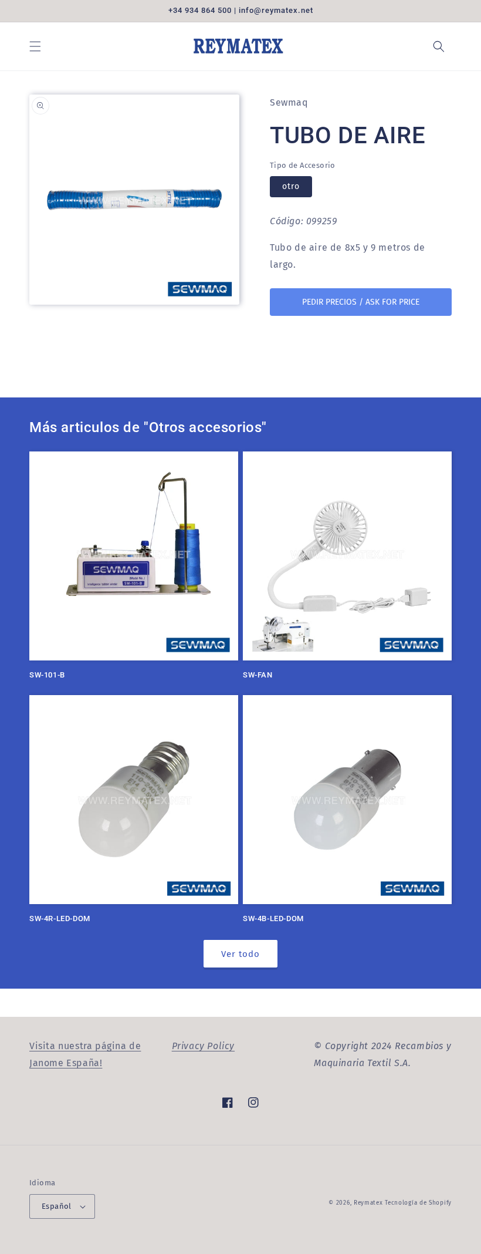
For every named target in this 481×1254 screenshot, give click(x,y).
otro (291, 186)
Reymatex (368, 1202)
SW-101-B (47, 674)
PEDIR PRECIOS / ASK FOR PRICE (360, 302)
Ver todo (240, 954)
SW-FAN (258, 674)
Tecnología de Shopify (418, 1202)
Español (57, 1206)
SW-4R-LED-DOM (59, 918)
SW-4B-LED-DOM (273, 918)
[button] (35, 46)
